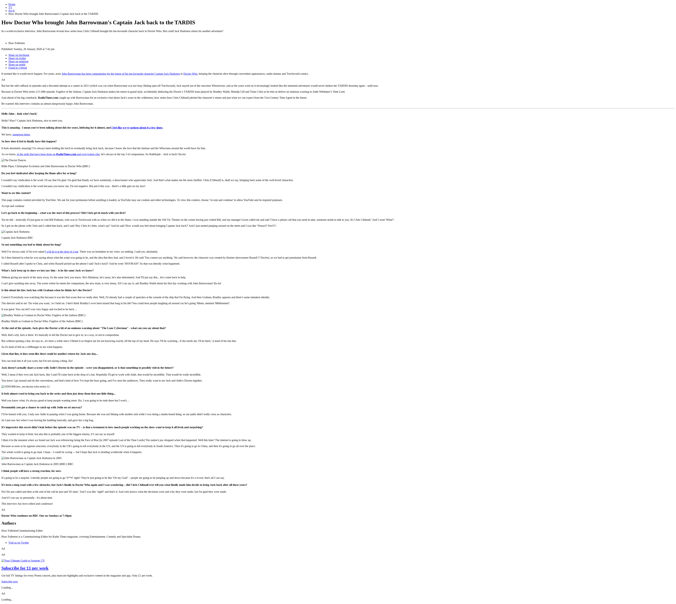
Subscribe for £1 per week (24, 568)
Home (11, 4)
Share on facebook (18, 55)
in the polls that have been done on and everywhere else (58, 154)
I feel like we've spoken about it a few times (136, 127)
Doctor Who (190, 73)
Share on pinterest (18, 61)
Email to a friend (17, 67)
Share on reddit (16, 64)
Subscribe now (9, 581)
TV (10, 7)
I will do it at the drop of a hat (61, 251)
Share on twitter (17, 58)
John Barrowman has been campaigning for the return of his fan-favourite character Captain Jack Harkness (121, 73)
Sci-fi (11, 10)
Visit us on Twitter (18, 542)
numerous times (21, 134)
